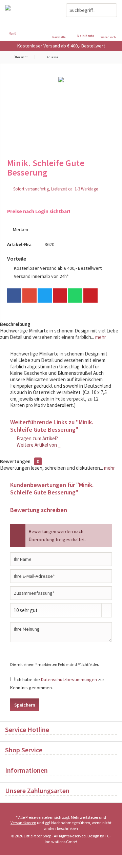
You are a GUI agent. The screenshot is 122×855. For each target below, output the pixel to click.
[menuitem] (110, 29)
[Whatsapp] (75, 295)
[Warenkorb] (110, 23)
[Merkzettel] (61, 23)
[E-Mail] (90, 295)
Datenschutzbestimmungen (69, 679)
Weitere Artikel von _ (38, 445)
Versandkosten (23, 822)
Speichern (24, 705)
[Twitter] (45, 295)
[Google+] (29, 295)
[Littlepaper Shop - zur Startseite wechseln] (30, 10)
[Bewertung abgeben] (61, 181)
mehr (100, 337)
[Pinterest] (60, 295)
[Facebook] (14, 295)
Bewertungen (15, 461)
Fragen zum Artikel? (37, 438)
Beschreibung (15, 324)
